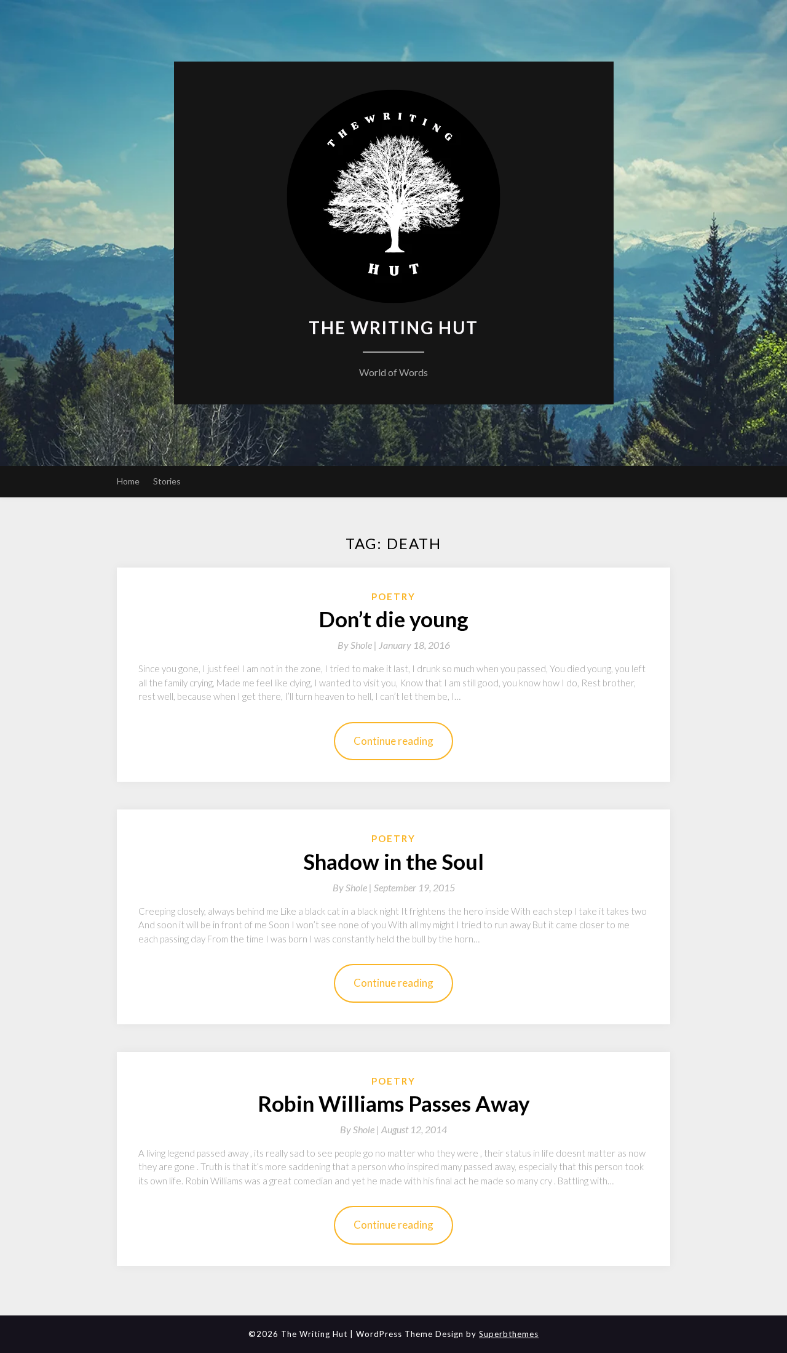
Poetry (393, 596)
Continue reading (393, 740)
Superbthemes (509, 1334)
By (358, 645)
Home (128, 481)
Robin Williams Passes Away (394, 1103)
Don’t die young (393, 619)
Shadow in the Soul (393, 861)
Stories (167, 481)
